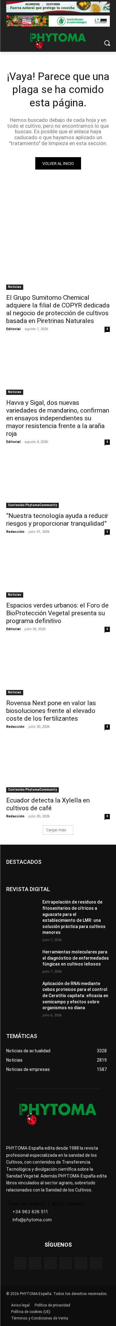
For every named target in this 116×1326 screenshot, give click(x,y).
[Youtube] (96, 1263)
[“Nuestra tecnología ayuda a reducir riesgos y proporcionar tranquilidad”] (58, 482)
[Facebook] (20, 1263)
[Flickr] (35, 1263)
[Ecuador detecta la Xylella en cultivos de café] (58, 767)
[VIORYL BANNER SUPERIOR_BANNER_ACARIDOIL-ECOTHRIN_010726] (58, 7)
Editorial (13, 329)
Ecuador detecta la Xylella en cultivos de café (48, 804)
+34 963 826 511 (30, 1211)
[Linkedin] (66, 1263)
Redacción (15, 532)
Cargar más (56, 830)
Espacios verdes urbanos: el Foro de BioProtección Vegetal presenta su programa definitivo (57, 613)
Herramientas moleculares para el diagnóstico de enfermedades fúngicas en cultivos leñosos (75, 957)
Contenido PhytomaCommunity (32, 505)
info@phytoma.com (32, 1219)
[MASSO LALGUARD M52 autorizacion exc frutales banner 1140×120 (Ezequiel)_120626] (58, 20)
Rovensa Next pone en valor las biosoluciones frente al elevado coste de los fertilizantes (51, 710)
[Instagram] (50, 1263)
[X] (81, 1263)
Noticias (14, 287)
